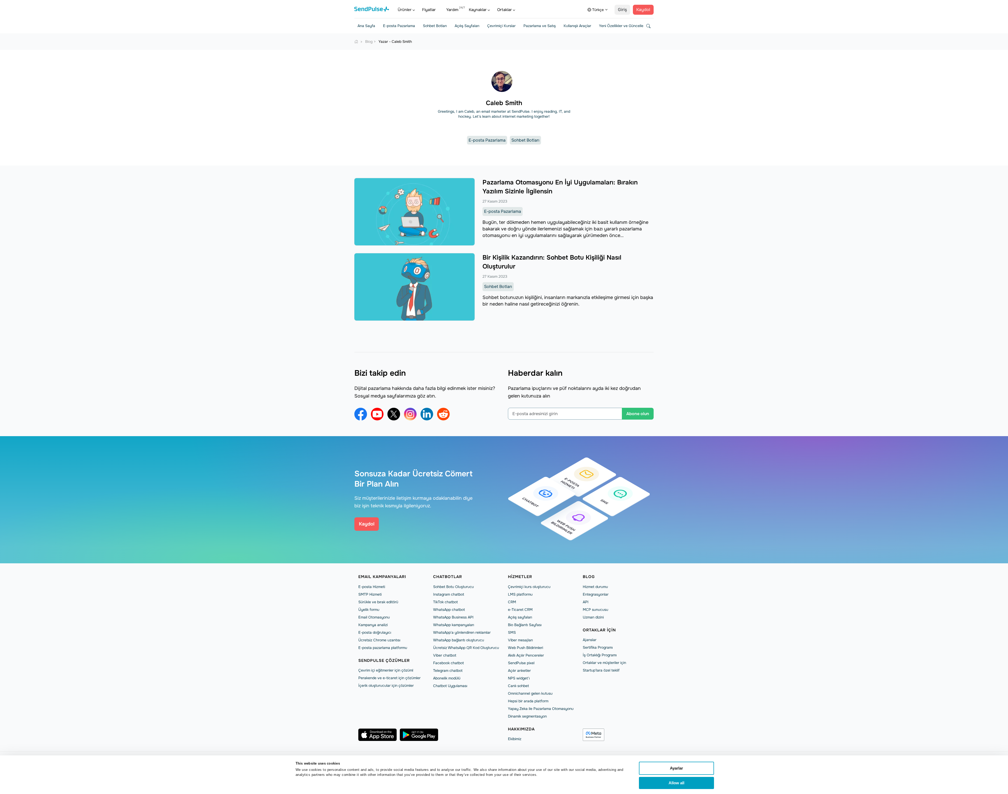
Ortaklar (504, 9)
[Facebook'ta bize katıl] (360, 414)
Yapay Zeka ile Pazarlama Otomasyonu (541, 708)
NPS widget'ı (519, 678)
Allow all (676, 783)
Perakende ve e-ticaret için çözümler (389, 678)
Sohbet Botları (435, 25)
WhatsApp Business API (453, 617)
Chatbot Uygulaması (450, 685)
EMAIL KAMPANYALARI (382, 576)
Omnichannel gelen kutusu (530, 693)
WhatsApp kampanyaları (453, 624)
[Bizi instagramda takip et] (410, 414)
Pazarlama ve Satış (539, 25)
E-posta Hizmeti (371, 586)
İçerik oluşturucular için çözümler (386, 685)
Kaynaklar (478, 9)
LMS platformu (520, 594)
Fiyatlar (429, 9)
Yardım (452, 9)
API (586, 602)
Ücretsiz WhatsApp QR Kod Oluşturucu (466, 647)
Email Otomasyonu (374, 617)
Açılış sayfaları (520, 617)
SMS (512, 632)
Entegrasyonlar (595, 594)
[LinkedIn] (427, 414)
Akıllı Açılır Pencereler (526, 655)
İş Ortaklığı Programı (600, 655)
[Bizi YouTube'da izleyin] (377, 414)
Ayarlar (676, 768)
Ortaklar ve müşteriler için (604, 662)
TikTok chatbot (445, 602)
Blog (589, 576)
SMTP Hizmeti (370, 594)
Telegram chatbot (448, 670)
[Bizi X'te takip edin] (393, 414)
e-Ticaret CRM (520, 609)
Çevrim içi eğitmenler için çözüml (385, 670)
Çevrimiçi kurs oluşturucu (529, 586)
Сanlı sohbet (518, 685)
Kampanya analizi (373, 624)
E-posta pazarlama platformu (382, 647)
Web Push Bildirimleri (525, 647)
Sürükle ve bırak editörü (378, 602)
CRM (512, 602)
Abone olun (637, 413)
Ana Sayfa (366, 25)
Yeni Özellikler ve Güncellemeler (626, 25)
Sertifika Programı (598, 647)
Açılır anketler (519, 670)
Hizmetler (520, 576)
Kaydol (643, 9)
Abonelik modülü (446, 678)
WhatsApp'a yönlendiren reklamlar (462, 632)
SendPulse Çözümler (384, 660)
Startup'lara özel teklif (601, 670)
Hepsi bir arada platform (528, 701)
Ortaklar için (599, 630)
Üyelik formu (368, 609)
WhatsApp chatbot (449, 609)
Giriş (622, 9)
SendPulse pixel (521, 663)
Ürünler (405, 9)
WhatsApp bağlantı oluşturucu (458, 640)
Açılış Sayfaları (467, 25)
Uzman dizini (593, 617)
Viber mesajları (520, 640)
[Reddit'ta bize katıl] (443, 414)
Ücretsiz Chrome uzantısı (379, 640)
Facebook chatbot (448, 663)
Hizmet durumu (595, 586)
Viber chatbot (444, 655)
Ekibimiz (514, 738)
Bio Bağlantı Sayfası (525, 624)
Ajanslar (589, 639)
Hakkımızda (521, 729)
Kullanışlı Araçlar (577, 25)
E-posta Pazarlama (399, 25)
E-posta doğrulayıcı (374, 632)
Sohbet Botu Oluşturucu (453, 586)
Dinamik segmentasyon (527, 716)
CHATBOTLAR (447, 576)
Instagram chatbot (448, 594)
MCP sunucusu (595, 609)
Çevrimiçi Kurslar (501, 25)
